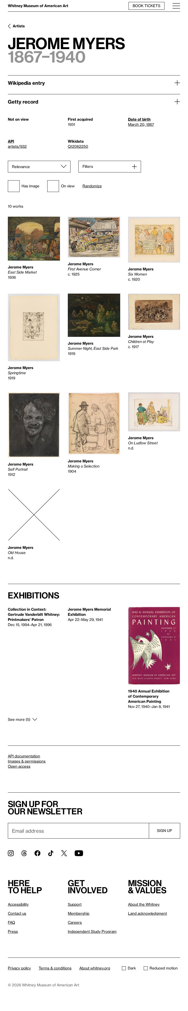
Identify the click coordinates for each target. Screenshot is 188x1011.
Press (13, 931)
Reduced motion (164, 968)
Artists (19, 26)
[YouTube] (79, 853)
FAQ (11, 922)
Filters (87, 166)
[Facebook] (37, 853)
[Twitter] (64, 853)
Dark (132, 968)
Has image (30, 186)
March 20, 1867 (141, 124)
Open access (19, 766)
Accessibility (18, 904)
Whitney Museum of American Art (38, 5)
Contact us (17, 913)
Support (75, 904)
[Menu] (176, 5)
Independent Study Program (92, 931)
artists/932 (17, 146)
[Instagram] (11, 853)
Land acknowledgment (147, 913)
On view (68, 186)
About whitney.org (94, 968)
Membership (78, 913)
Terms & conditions (55, 968)
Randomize (92, 186)
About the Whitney (144, 904)
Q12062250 (78, 146)
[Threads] (24, 853)
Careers (75, 922)
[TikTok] (50, 853)
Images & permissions (27, 761)
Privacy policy (19, 968)
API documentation (24, 756)
